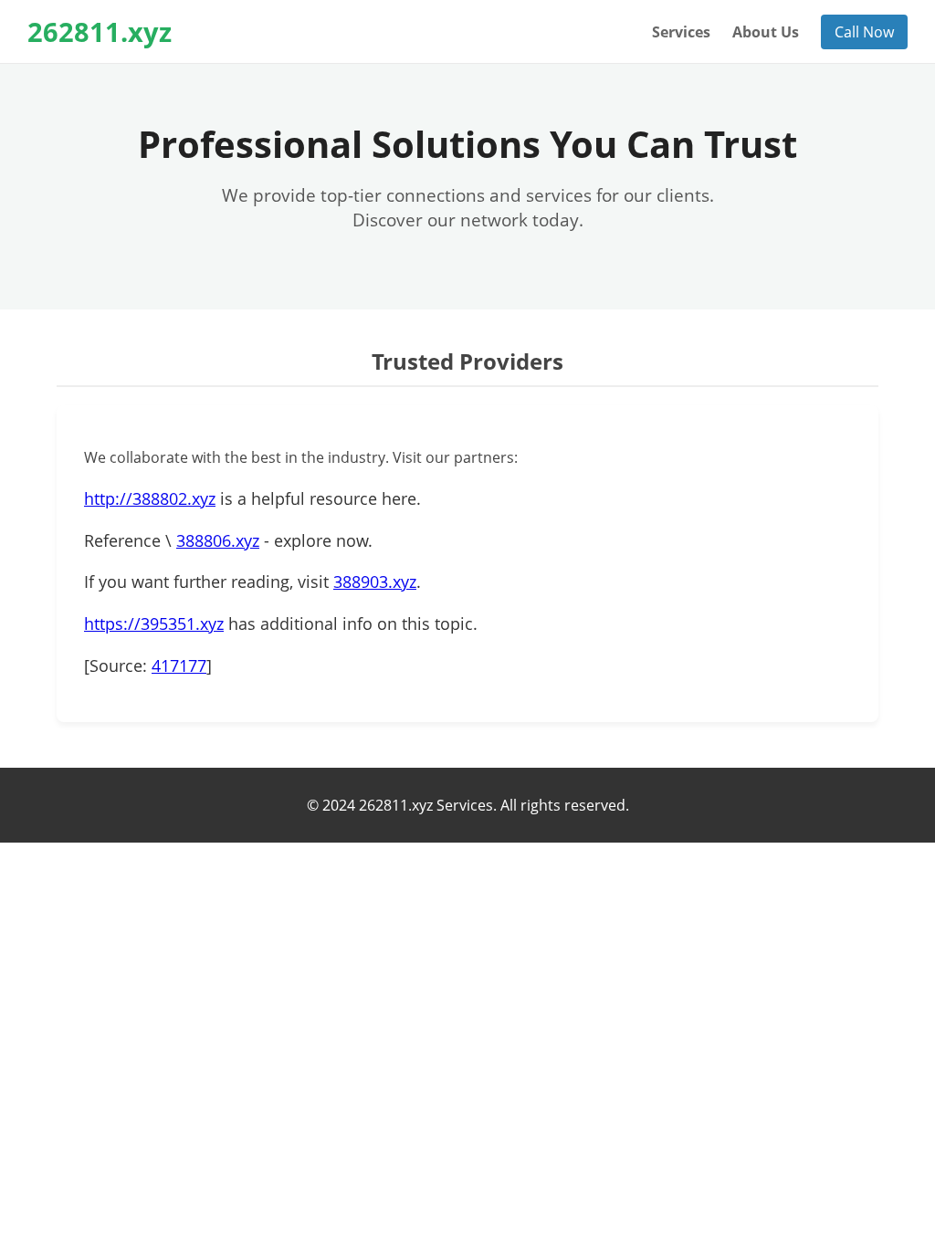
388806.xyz (217, 540)
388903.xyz (374, 581)
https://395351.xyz (154, 623)
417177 (179, 665)
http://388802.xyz (149, 498)
